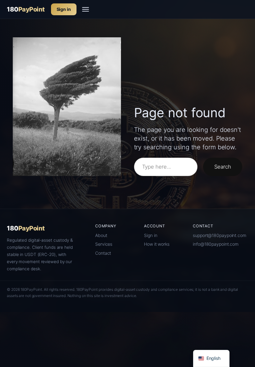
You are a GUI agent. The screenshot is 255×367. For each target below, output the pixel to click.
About (101, 235)
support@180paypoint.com (219, 235)
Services (103, 244)
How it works (156, 244)
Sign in (64, 9)
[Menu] (85, 9)
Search (222, 167)
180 (26, 9)
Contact (103, 253)
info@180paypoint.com (216, 244)
